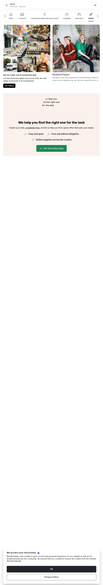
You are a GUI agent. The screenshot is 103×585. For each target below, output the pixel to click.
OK (51, 569)
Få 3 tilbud (9, 86)
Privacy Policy (51, 577)
